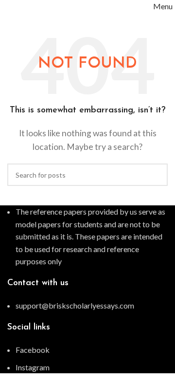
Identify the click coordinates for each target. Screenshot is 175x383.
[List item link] (87, 305)
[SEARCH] (156, 175)
